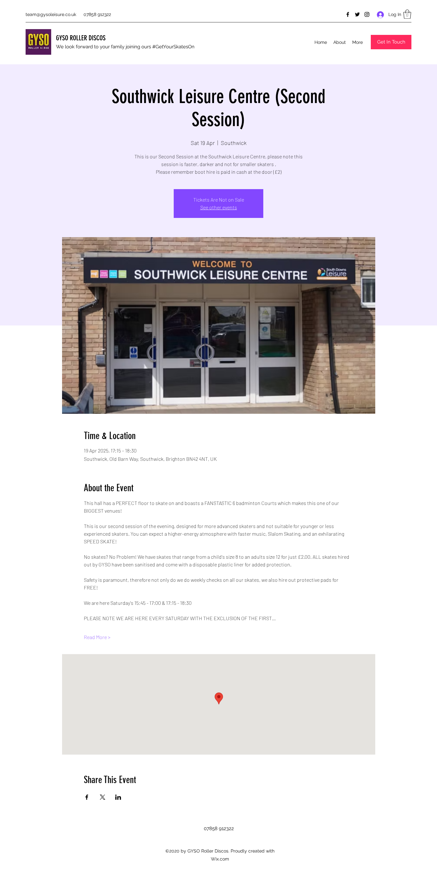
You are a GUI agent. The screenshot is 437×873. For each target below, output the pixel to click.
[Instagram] (367, 14)
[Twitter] (357, 14)
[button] (407, 14)
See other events (218, 207)
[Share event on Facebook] (87, 797)
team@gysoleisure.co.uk (51, 14)
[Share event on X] (102, 797)
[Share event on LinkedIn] (118, 797)
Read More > (97, 637)
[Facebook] (348, 14)
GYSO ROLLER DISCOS (81, 38)
